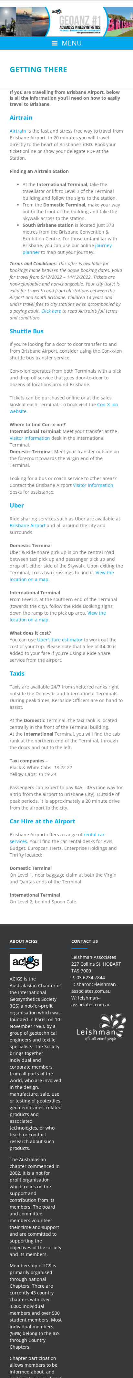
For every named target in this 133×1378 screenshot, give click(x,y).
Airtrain (18, 131)
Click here (51, 311)
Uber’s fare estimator (60, 640)
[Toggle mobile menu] (66, 43)
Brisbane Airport (28, 525)
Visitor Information (30, 438)
